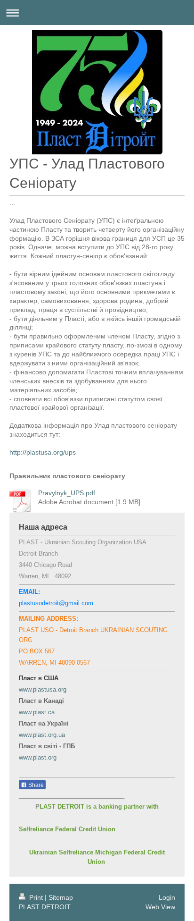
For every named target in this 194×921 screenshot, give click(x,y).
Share (35, 785)
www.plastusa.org (42, 689)
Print (36, 897)
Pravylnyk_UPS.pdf (66, 493)
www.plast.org (38, 757)
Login (167, 897)
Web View (160, 907)
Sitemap (60, 897)
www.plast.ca (37, 712)
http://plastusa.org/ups (42, 452)
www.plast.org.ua (42, 734)
